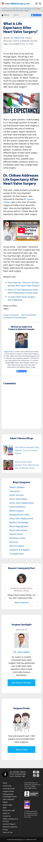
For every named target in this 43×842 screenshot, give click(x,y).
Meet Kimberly (21, 602)
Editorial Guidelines (10, 827)
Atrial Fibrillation (17, 506)
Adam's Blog (7, 805)
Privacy (5, 829)
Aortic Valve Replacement (21, 503)
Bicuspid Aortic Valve (19, 514)
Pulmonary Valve (17, 538)
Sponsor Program (9, 824)
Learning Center (9, 789)
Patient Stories (16, 534)
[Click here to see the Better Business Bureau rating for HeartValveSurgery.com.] (32, 794)
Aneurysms (14, 491)
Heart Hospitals (8, 799)
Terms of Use (7, 832)
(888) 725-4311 (33, 788)
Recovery (13, 542)
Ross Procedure (16, 546)
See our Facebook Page (17, 776)
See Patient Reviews (21, 682)
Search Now (21, 749)
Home (3, 9)
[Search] (40, 3)
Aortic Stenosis (16, 495)
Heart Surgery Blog (13, 9)
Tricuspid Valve (16, 553)
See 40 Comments (28, 315)
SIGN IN (16, 15)
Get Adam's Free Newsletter (15, 317)
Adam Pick (19, 37)
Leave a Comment (10, 315)
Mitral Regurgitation (19, 526)
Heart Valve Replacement (28, 9)
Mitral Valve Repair (18, 530)
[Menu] (36, 3)
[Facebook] (5, 774)
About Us (6, 813)
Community (7, 786)
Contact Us (7, 816)
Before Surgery (16, 510)
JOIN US (6, 15)
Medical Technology (18, 522)
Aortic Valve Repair (18, 499)
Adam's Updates (17, 487)
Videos (5, 802)
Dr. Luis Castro (21, 651)
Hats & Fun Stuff (9, 810)
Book (4, 808)
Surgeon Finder (8, 791)
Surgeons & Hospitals (19, 549)
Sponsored (20, 629)
